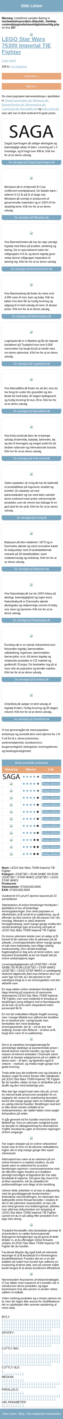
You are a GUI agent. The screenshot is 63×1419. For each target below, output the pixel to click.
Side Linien (31, 6)
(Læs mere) (9, 60)
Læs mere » (31, 76)
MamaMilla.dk (28, 108)
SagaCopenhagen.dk (18, 100)
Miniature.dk (40, 100)
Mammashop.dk (35, 104)
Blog (21, 1413)
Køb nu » (31, 86)
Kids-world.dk (50, 108)
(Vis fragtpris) (19, 66)
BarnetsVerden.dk (13, 104)
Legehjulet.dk (10, 108)
